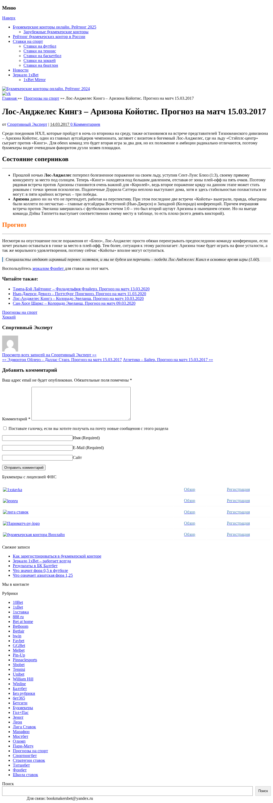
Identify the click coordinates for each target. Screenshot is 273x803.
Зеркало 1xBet (25, 75)
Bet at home (23, 621)
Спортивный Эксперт (27, 124)
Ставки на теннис (39, 51)
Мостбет (20, 736)
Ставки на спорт (28, 41)
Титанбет (21, 765)
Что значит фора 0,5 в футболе (40, 570)
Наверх (8, 18)
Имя (77, 438)
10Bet (18, 602)
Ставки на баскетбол (42, 55)
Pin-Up (19, 655)
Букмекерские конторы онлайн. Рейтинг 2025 (54, 27)
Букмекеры (23, 707)
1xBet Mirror (34, 79)
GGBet (19, 645)
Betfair (18, 631)
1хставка (21, 612)
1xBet (18, 607)
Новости (21, 70)
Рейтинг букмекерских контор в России (49, 36)
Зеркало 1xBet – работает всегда (42, 561)
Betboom (20, 626)
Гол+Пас (21, 712)
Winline (19, 683)
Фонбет (20, 770)
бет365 (19, 698)
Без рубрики (24, 693)
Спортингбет (25, 755)
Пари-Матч (23, 746)
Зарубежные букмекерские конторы (56, 32)
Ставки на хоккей (39, 60)
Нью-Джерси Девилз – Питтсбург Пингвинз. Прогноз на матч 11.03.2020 (79, 293)
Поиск (8, 783)
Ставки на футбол (39, 46)
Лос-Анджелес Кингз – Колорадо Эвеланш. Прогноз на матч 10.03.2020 (78, 298)
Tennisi (19, 669)
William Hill (23, 679)
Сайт (77, 457)
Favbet (18, 640)
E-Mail (79, 447)
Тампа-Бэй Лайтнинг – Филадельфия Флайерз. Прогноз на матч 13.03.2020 (81, 289)
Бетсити (20, 703)
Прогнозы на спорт (41, 98)
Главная (10, 98)
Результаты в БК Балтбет (35, 565)
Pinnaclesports (25, 660)
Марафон (21, 731)
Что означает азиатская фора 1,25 (43, 575)
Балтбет (20, 688)
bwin (17, 636)
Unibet (18, 674)
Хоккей (9, 317)
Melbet (19, 650)
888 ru (18, 616)
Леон (17, 722)
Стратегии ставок (29, 760)
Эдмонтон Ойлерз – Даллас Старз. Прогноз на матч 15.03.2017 (62, 359)
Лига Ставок (24, 727)
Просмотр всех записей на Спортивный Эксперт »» (49, 355)
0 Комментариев (85, 124)
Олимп (19, 741)
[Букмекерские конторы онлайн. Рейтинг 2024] (46, 88)
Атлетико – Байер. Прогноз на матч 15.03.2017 (168, 359)
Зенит (18, 717)
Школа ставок (25, 774)
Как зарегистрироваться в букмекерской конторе (57, 556)
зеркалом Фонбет (48, 268)
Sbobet (19, 664)
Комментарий (16, 419)
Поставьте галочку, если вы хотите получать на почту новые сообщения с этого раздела (88, 428)
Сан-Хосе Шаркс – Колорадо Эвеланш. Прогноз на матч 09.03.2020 (74, 303)
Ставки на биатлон (40, 65)
